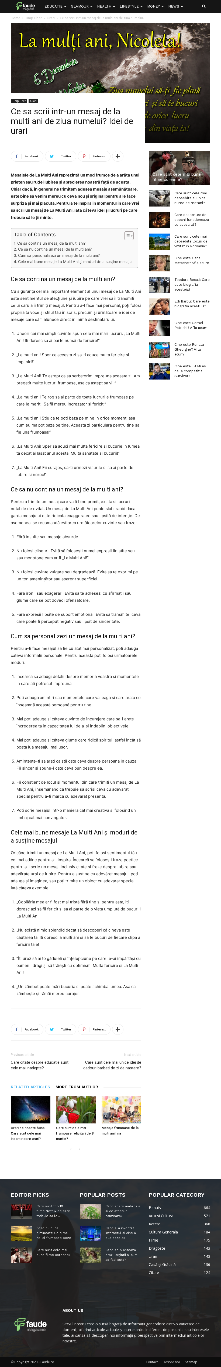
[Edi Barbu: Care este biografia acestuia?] (159, 306)
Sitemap (191, 1362)
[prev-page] (70, 1149)
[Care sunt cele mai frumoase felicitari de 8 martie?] (76, 1109)
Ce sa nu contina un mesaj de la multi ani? (55, 249)
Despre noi (171, 1362)
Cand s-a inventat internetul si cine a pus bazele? (120, 1233)
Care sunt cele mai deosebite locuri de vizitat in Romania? (191, 241)
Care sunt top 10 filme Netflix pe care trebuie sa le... (53, 1211)
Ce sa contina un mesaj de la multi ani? (51, 243)
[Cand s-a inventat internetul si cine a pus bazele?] (90, 1233)
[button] (203, 6)
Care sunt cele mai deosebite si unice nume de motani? (190, 198)
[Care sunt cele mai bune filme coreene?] (179, 168)
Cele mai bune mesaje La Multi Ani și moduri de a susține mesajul (75, 261)
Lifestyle (129, 6)
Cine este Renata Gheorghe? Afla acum (189, 349)
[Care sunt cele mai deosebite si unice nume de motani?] (159, 198)
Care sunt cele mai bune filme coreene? (177, 177)
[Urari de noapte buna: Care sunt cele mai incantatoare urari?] (30, 1109)
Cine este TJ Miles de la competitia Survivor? (190, 371)
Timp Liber (19, 101)
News (173, 6)
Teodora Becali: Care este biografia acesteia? (192, 284)
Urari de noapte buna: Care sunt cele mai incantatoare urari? (28, 1133)
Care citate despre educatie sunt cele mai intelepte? (39, 1065)
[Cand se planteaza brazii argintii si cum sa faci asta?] (90, 1255)
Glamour (80, 6)
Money (153, 6)
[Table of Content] (129, 235)
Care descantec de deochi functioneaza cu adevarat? (191, 220)
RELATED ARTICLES (30, 1087)
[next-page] (79, 1149)
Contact (152, 1362)
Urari (33, 101)
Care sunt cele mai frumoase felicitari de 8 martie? (75, 1133)
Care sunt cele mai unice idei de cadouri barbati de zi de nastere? (112, 1065)
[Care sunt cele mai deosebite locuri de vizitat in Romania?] (159, 242)
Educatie (53, 6)
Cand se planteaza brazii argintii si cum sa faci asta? (121, 1255)
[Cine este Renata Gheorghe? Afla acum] (159, 350)
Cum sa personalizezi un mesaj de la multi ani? (59, 255)
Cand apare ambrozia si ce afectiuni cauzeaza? (122, 1211)
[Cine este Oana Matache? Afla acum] (159, 263)
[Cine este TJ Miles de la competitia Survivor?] (159, 371)
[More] (117, 156)
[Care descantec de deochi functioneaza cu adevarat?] (159, 220)
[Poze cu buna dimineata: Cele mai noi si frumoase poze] (21, 1233)
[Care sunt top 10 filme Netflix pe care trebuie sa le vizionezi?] (21, 1211)
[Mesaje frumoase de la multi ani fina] (121, 1109)
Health (104, 6)
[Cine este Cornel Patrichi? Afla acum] (159, 328)
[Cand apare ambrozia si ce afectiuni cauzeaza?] (90, 1211)
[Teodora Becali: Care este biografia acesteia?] (159, 285)
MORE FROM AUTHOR (77, 1087)
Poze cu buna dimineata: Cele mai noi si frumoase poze (53, 1233)
